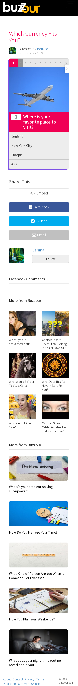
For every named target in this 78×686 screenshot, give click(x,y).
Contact (18, 679)
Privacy (29, 679)
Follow (50, 259)
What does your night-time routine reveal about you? (35, 662)
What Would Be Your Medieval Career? (21, 384)
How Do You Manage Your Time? (33, 532)
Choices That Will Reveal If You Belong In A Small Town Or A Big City (54, 346)
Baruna (42, 48)
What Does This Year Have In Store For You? (54, 386)
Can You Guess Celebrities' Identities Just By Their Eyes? (54, 427)
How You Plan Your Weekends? (32, 619)
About (7, 679)
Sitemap (23, 684)
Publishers (9, 684)
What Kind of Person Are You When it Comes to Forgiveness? (36, 575)
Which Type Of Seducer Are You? (19, 342)
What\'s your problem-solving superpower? (31, 488)
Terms (40, 679)
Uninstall (36, 684)
